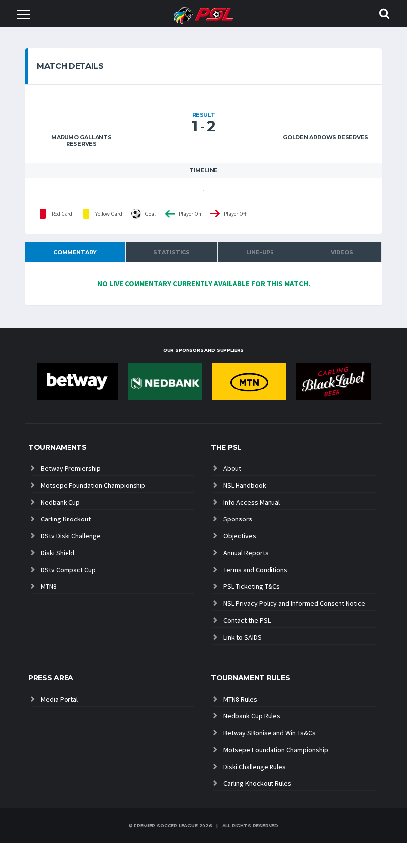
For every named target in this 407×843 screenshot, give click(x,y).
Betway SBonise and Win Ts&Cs (269, 732)
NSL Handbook (244, 485)
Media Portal (59, 699)
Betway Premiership (71, 468)
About (232, 468)
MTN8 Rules (240, 699)
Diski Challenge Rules (254, 766)
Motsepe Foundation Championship (93, 485)
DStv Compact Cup (68, 569)
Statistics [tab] (171, 252)
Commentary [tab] (75, 252)
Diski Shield (57, 552)
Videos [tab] (342, 252)
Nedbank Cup (60, 502)
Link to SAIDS (242, 637)
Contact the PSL (247, 620)
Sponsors (237, 519)
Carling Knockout (66, 519)
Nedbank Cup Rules (251, 716)
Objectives (239, 535)
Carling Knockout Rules (257, 783)
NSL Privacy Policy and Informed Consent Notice (294, 603)
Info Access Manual (251, 502)
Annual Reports (246, 552)
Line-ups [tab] (260, 252)
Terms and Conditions (255, 569)
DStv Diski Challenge (71, 535)
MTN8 (49, 586)
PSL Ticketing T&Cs (251, 586)
